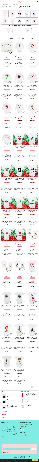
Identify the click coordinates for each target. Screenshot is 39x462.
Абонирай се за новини (6, 415)
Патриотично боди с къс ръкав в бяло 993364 (19, 179)
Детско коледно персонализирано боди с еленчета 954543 (7, 117)
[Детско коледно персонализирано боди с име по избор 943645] (19, 108)
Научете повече (15, 460)
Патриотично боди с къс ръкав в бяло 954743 (19, 211)
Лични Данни (4, 430)
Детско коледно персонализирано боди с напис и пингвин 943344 (32, 55)
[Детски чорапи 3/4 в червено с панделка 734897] (22, 395)
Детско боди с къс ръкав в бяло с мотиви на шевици (32, 274)
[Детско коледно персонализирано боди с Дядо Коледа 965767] (19, 78)
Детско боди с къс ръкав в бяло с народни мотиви (32, 306)
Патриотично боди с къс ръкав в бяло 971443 (6, 242)
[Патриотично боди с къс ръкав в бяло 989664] (32, 171)
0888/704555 (26, 426)
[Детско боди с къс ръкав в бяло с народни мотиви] (32, 298)
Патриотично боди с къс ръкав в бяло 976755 (19, 242)
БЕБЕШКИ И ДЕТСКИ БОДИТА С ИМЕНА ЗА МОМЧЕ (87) (29, 34)
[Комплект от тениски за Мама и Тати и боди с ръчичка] (7, 266)
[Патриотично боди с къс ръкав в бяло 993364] (19, 171)
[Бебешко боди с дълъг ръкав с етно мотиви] (7, 47)
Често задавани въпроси (14, 430)
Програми (3, 436)
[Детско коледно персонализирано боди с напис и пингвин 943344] (32, 47)
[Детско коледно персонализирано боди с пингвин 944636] (19, 47)
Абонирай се (5, 411)
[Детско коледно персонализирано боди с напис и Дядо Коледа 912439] (7, 78)
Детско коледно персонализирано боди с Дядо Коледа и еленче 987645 (7, 147)
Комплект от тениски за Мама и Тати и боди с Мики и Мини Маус (19, 274)
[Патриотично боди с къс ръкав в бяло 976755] (19, 234)
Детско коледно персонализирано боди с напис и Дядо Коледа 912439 (6, 86)
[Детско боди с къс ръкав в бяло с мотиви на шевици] (32, 266)
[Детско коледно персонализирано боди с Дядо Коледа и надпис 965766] (32, 108)
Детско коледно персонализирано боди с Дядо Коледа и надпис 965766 (32, 117)
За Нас (3, 428)
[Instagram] (23, 430)
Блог (2, 438)
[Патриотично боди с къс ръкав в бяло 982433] (32, 139)
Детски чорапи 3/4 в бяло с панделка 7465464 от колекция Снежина (31, 400)
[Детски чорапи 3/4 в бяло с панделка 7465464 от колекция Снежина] (22, 401)
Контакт (9, 429)
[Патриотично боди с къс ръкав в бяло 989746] (7, 202)
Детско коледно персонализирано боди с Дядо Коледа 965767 (19, 86)
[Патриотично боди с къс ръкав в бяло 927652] (19, 139)
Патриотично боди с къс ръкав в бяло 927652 (19, 147)
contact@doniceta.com (28, 424)
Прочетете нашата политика (19, 457)
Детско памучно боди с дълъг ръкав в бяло (30, 405)
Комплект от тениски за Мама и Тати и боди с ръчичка (6, 274)
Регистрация (9, 427)
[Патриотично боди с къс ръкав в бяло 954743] (19, 202)
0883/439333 (26, 428)
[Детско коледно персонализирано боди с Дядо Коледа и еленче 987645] (7, 139)
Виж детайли (7, 59)
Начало (3, 424)
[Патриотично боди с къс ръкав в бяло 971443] (7, 234)
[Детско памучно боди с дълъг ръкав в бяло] (22, 406)
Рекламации (9, 431)
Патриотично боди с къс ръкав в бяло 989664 (32, 179)
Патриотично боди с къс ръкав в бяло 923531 (32, 211)
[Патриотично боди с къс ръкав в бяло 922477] (7, 171)
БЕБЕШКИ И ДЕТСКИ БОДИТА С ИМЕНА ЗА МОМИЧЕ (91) (10, 34)
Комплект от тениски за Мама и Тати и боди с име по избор (32, 242)
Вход (2, 426)
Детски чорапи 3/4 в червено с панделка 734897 (31, 394)
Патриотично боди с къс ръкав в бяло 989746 (6, 211)
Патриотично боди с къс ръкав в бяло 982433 (32, 147)
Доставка (15, 424)
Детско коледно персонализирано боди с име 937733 (32, 86)
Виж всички (3, 417)
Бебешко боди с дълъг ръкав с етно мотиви (7, 55)
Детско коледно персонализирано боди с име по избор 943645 (19, 117)
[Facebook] (21, 430)
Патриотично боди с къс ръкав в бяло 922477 (6, 179)
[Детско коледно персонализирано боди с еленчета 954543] (7, 108)
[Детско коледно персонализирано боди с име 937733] (32, 78)
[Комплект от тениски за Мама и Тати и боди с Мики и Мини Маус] (19, 266)
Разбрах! (34, 460)
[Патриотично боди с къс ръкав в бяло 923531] (32, 202)
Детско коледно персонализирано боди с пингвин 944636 (19, 55)
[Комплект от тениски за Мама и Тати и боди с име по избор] (32, 234)
